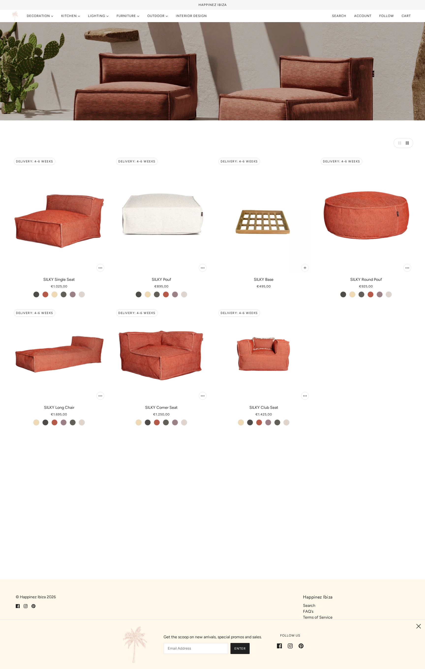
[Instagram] (290, 646)
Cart (407, 16)
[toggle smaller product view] (408, 143)
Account (362, 16)
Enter (240, 648)
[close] (418, 626)
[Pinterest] (300, 646)
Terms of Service (318, 617)
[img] (18, 606)
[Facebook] (281, 646)
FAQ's (308, 611)
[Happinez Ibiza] (15, 16)
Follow (386, 16)
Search (339, 16)
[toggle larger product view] (398, 143)
